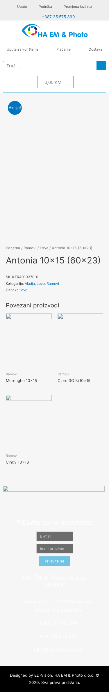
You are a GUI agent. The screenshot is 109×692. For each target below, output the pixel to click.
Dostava (95, 49)
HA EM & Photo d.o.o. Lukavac (54, 581)
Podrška (45, 6)
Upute (22, 6)
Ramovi (30, 248)
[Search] (101, 65)
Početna (13, 248)
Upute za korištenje (22, 49)
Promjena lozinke (78, 6)
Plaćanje (63, 49)
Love (44, 248)
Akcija (30, 283)
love (23, 290)
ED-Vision (43, 675)
